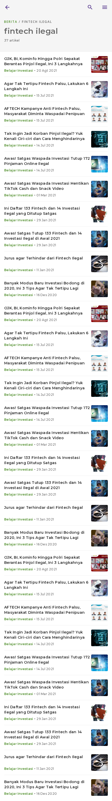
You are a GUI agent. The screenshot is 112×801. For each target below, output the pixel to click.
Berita (11, 21)
